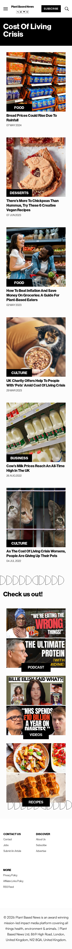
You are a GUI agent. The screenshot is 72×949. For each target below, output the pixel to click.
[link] (22, 11)
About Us (41, 839)
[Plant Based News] (5, 8)
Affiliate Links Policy (13, 881)
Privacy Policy (10, 875)
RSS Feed (8, 886)
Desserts (19, 193)
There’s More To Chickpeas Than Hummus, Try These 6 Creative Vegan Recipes (32, 205)
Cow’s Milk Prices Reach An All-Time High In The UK (35, 468)
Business (19, 458)
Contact (7, 839)
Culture (19, 372)
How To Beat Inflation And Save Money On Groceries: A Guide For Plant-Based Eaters (32, 295)
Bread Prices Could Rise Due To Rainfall (31, 117)
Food (19, 107)
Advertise (41, 851)
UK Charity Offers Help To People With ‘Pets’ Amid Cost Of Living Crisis (35, 383)
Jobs (6, 845)
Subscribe (51, 8)
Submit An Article (12, 851)
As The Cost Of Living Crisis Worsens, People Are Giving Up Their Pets (36, 553)
